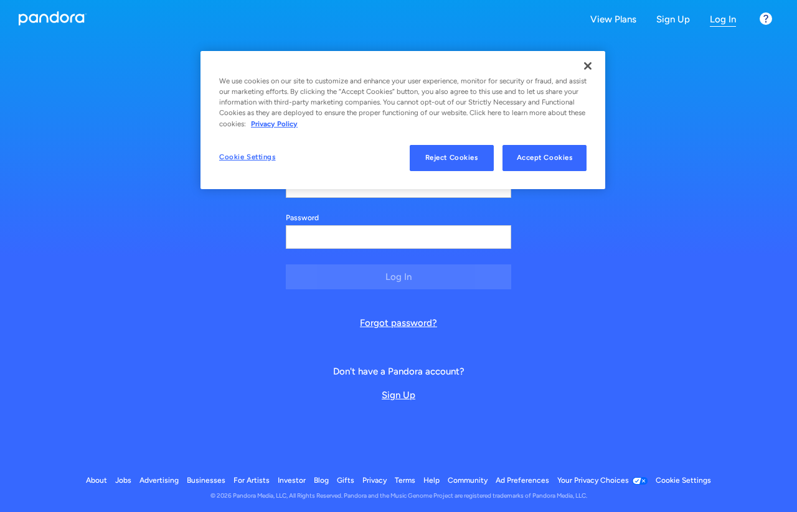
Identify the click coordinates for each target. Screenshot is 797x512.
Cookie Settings (247, 156)
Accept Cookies (545, 157)
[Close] (587, 66)
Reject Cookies (451, 157)
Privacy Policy (274, 123)
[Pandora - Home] (53, 20)
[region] (402, 120)
